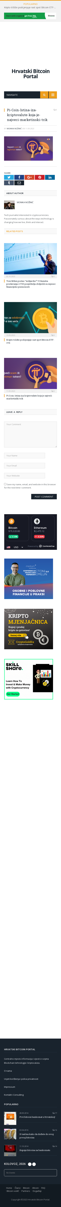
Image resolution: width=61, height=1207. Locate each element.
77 (55, 1113)
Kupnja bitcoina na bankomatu (35, 1150)
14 (55, 1146)
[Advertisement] (30, 41)
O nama (8, 1070)
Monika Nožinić (14, 128)
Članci (17, 1187)
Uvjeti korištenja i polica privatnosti (21, 1078)
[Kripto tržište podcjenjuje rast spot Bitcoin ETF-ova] (30, 319)
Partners (25, 1191)
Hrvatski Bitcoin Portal (31, 74)
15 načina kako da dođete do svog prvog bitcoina (37, 1136)
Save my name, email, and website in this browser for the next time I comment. (30, 486)
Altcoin (35, 1187)
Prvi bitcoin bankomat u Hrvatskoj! (37, 1116)
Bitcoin (12, 528)
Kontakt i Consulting (14, 1094)
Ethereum (40, 528)
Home (9, 1187)
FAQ (43, 1187)
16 (55, 1130)
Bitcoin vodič (13, 1191)
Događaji (37, 1191)
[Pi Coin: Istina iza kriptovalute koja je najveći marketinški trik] (30, 375)
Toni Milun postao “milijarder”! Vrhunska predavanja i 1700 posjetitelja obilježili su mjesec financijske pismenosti (31, 284)
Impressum (9, 1086)
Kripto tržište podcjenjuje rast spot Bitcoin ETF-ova (31, 7)
